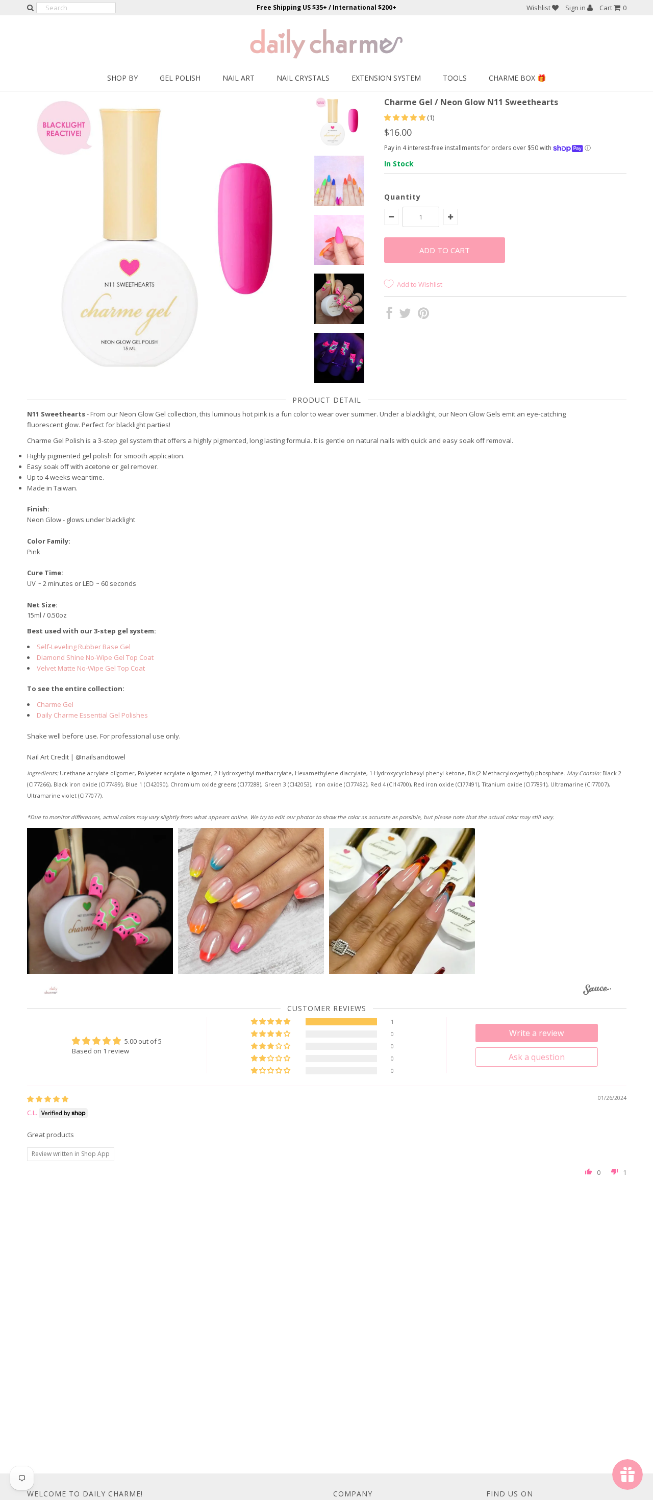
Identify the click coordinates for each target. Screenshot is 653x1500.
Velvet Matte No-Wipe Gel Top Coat (91, 668)
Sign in (576, 7)
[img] (47, 1098)
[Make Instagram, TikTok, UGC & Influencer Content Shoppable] (597, 991)
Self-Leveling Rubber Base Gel (84, 646)
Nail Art (238, 78)
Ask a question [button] (537, 1057)
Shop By (122, 78)
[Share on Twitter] (405, 315)
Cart (612, 7)
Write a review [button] (536, 1033)
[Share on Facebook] (389, 315)
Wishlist (539, 7)
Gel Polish (180, 78)
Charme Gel (55, 704)
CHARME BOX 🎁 (517, 78)
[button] (405, 117)
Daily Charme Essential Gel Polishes (92, 715)
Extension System (386, 78)
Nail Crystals (303, 78)
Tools (455, 78)
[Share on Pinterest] (423, 315)
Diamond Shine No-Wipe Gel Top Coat (95, 657)
